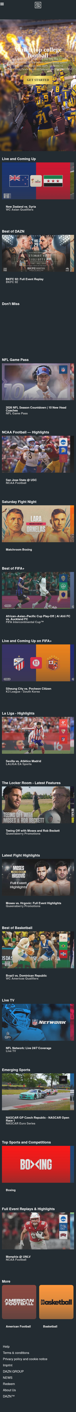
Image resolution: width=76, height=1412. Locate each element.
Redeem (9, 1383)
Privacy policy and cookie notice (25, 1359)
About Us (9, 1390)
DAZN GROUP (13, 1371)
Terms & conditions (16, 1352)
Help (6, 1346)
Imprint (7, 1365)
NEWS (7, 1377)
